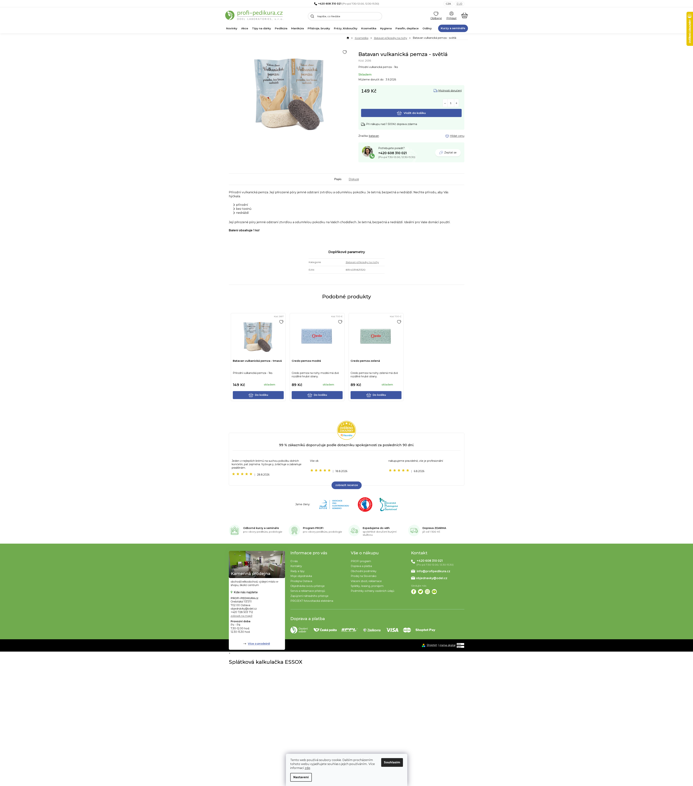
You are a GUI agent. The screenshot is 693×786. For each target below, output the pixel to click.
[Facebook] (413, 591)
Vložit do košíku (415, 113)
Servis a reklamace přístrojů (307, 591)
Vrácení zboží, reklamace (366, 581)
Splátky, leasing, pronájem (367, 586)
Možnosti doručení (450, 90)
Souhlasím (392, 762)
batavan (374, 135)
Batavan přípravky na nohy (362, 262)
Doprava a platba (361, 566)
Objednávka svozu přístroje (307, 586)
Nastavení (301, 777)
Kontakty (296, 566)
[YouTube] (434, 591)
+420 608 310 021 (329, 3)
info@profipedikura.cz (433, 571)
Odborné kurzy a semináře (261, 528)
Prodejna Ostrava (301, 581)
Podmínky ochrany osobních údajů (372, 591)
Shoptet (432, 645)
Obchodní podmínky (363, 571)
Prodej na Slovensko (363, 576)
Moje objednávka (301, 576)
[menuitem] (231, 28)
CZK (448, 3)
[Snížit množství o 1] (445, 103)
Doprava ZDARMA (434, 528)
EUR (459, 3)
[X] (420, 591)
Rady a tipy (297, 571)
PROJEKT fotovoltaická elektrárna (311, 600)
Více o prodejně (259, 643)
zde (307, 768)
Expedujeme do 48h (376, 528)
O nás (294, 561)
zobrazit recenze (346, 485)
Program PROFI (313, 528)
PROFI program (361, 561)
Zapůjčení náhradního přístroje (309, 596)
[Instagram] (427, 591)
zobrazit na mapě (241, 615)
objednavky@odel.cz (431, 578)
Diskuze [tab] (354, 179)
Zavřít (378, 136)
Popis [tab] (338, 179)
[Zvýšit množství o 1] (456, 103)
